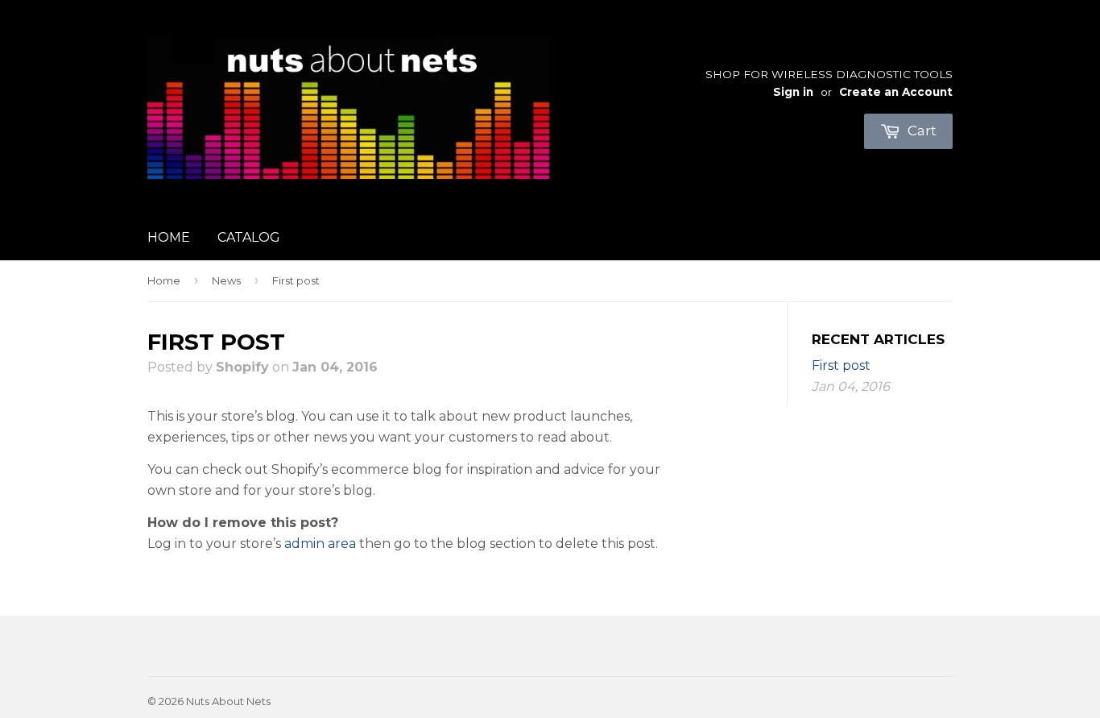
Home (168, 237)
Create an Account (896, 91)
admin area (320, 543)
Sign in (793, 91)
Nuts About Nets (228, 701)
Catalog (248, 237)
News (226, 280)
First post (841, 365)
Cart (920, 130)
